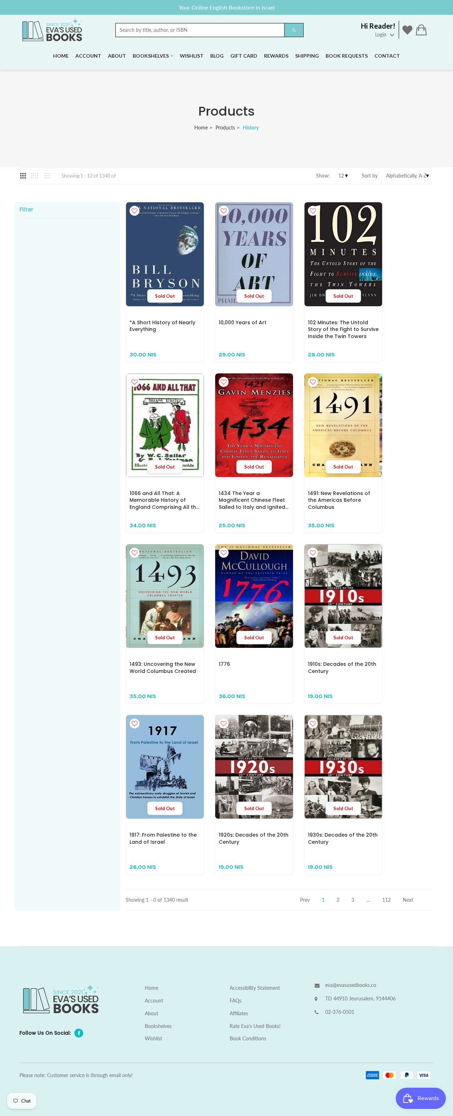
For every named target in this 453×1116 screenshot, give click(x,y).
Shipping (307, 56)
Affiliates (239, 1013)
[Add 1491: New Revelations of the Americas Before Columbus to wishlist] (313, 382)
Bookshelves (151, 56)
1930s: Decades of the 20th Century (343, 838)
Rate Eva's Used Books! (255, 1026)
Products (225, 127)
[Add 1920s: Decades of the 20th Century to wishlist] (224, 723)
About (117, 56)
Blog (217, 56)
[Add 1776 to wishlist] (224, 553)
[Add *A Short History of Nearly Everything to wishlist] (134, 211)
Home (61, 56)
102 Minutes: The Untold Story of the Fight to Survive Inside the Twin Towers (343, 329)
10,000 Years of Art (242, 322)
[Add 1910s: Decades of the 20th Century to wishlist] (313, 553)
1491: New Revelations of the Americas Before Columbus (339, 500)
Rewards (276, 56)
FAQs (235, 1001)
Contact (387, 56)
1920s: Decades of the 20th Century (253, 838)
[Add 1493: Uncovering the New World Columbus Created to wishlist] (134, 553)
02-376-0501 (339, 1012)
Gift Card (243, 56)
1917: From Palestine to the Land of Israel (163, 838)
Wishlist (191, 56)
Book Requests (347, 56)
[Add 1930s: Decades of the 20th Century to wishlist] (313, 723)
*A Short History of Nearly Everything (162, 326)
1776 (224, 664)
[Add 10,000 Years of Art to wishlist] (224, 211)
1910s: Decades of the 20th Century (342, 668)
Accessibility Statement (255, 988)
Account (88, 56)
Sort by (370, 176)
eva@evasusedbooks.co (350, 985)
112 (386, 900)
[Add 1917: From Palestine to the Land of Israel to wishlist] (134, 723)
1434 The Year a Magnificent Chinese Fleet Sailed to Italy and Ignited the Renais (252, 504)
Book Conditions (248, 1038)
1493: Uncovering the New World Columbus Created (163, 668)
